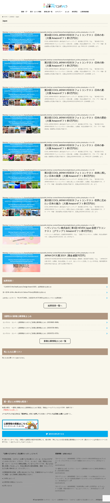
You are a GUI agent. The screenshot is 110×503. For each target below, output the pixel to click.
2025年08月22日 (80, 462)
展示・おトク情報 (35, 11)
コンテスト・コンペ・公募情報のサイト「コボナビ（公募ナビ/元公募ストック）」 (69, 500)
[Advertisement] (55, 379)
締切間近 (75, 11)
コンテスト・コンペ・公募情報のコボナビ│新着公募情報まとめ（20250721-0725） (31, 333)
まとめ (67, 11)
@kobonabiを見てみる (56, 434)
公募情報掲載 (84, 11)
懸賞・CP (24, 11)
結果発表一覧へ (55, 305)
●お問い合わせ (7, 485)
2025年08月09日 (80, 471)
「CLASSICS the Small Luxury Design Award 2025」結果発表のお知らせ (27, 287)
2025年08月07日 (80, 480)
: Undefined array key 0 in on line (54, 39)
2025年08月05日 (80, 488)
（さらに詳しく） (23, 468)
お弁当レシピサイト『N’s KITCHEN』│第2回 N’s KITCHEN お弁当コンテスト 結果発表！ (33, 298)
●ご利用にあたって (8, 478)
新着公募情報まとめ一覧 (55, 341)
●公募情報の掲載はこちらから (12, 482)
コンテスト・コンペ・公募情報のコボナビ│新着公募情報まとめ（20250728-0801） (31, 328)
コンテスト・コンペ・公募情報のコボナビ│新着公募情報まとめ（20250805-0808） (31, 322)
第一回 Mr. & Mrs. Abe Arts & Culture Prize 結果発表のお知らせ (24, 292)
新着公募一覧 (48, 11)
